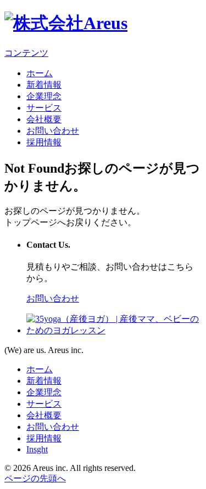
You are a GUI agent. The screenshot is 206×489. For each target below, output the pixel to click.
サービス (44, 107)
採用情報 (44, 142)
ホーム (39, 73)
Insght (37, 449)
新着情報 (44, 84)
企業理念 (44, 96)
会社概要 (44, 119)
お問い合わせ (52, 130)
